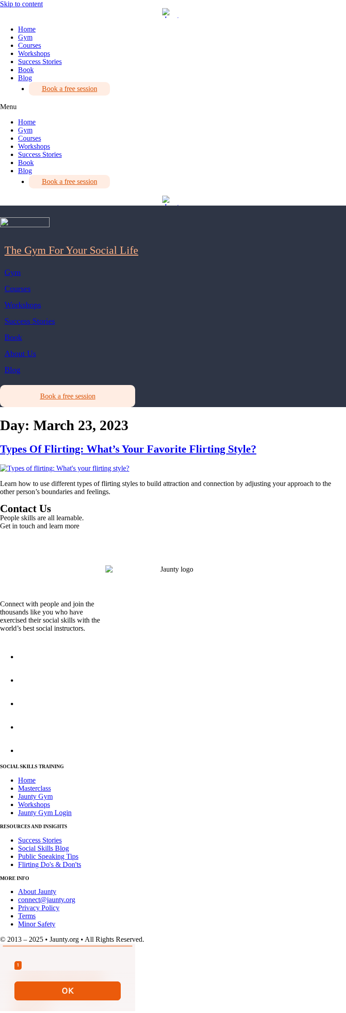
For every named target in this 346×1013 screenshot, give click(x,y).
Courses (29, 45)
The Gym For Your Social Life (71, 250)
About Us (20, 353)
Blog (25, 78)
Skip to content (21, 4)
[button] (173, 107)
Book (26, 69)
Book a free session (69, 88)
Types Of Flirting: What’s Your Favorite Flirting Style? (128, 449)
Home (27, 29)
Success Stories (40, 61)
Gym (25, 37)
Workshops (34, 53)
